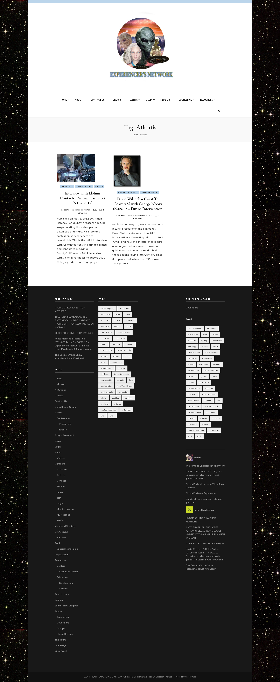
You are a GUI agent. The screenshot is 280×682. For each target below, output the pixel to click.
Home (64, 100)
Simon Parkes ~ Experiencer (201, 493)
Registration (62, 554)
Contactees (120, 338)
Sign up (59, 599)
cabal (128, 326)
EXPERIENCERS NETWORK (111, 676)
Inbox (60, 492)
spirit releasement (108, 410)
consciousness (124, 332)
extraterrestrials (124, 350)
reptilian (115, 398)
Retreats (62, 429)
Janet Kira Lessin (121, 374)
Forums (61, 486)
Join (59, 497)
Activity (61, 475)
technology (126, 410)
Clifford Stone (106, 332)
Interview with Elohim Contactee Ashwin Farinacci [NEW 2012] (82, 198)
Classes (63, 588)
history (103, 362)
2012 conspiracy (107, 308)
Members (165, 100)
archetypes (130, 320)
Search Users (62, 594)
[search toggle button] (219, 111)
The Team (60, 639)
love (131, 380)
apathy (117, 320)
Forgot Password (64, 435)
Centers (61, 565)
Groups (117, 100)
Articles (59, 395)
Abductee (67, 186)
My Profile (60, 537)
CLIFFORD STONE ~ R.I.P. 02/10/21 (74, 332)
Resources (206, 100)
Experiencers (84, 186)
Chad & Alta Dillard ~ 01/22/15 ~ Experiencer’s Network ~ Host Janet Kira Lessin (204, 475)
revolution (105, 404)
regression (123, 392)
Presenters (65, 423)
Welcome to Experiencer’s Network (205, 465)
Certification (66, 582)
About (79, 100)
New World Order (124, 386)
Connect (61, 480)
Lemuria (120, 380)
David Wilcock (149, 192)
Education (62, 577)
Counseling (185, 100)
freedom (104, 356)
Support (59, 611)
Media (149, 100)
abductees (124, 308)
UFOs (112, 416)
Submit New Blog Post (67, 605)
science (117, 404)
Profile (60, 520)
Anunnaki (104, 320)
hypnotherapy (106, 368)
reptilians (129, 398)
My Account (63, 514)
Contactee (105, 338)
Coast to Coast (127, 192)
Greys (127, 356)
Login (58, 440)
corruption (116, 344)
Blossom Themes (164, 676)
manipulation (106, 386)
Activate (61, 469)
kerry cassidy (106, 380)
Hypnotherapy (65, 634)
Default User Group (65, 406)
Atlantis (117, 326)
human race (117, 362)
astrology (105, 326)
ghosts (116, 356)
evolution (129, 344)
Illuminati (121, 368)
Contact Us (98, 100)
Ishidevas (105, 374)
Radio (58, 543)
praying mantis (107, 392)
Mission (61, 384)
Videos (99, 186)
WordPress (190, 676)
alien (118, 314)
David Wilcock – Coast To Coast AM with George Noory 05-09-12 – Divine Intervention (137, 203)
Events (134, 100)
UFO (102, 416)
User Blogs (60, 645)
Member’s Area (65, 509)
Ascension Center (68, 571)
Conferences (63, 418)
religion (104, 398)
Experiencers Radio (67, 548)
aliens (127, 314)
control (103, 344)
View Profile (61, 651)
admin (67, 209)
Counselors (63, 622)
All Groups (60, 389)
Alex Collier (105, 314)
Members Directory (65, 526)
